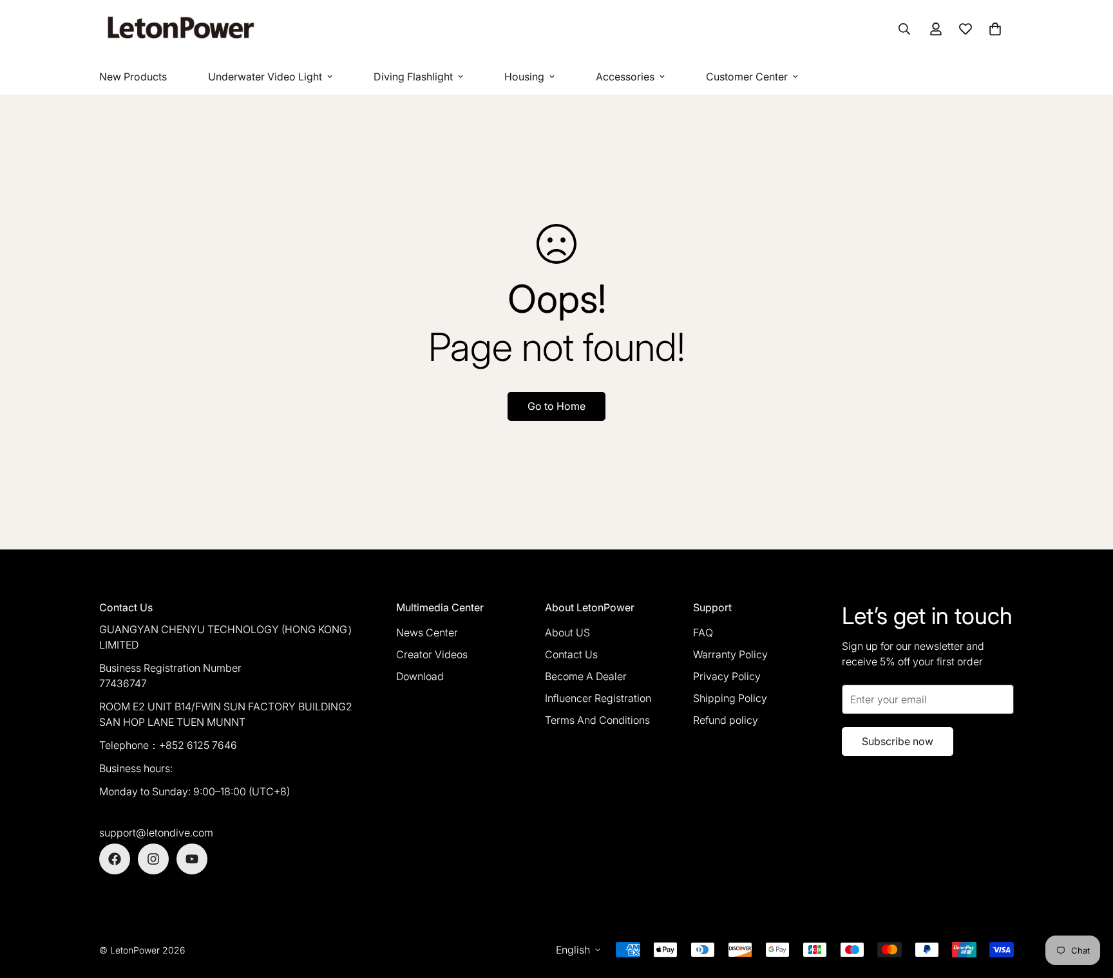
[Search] (904, 29)
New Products (133, 76)
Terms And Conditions (597, 720)
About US (567, 632)
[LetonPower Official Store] (179, 29)
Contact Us (571, 654)
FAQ (703, 632)
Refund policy (725, 720)
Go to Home (556, 406)
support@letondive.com (156, 832)
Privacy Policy (727, 676)
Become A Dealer (586, 676)
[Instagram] (153, 859)
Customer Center (747, 76)
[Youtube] (191, 859)
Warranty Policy (730, 654)
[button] (995, 29)
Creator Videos (432, 654)
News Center (427, 632)
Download (420, 676)
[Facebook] (114, 859)
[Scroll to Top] (1088, 908)
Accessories (625, 76)
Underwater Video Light (265, 76)
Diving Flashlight (413, 76)
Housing (524, 76)
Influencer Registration (598, 698)
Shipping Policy (730, 698)
